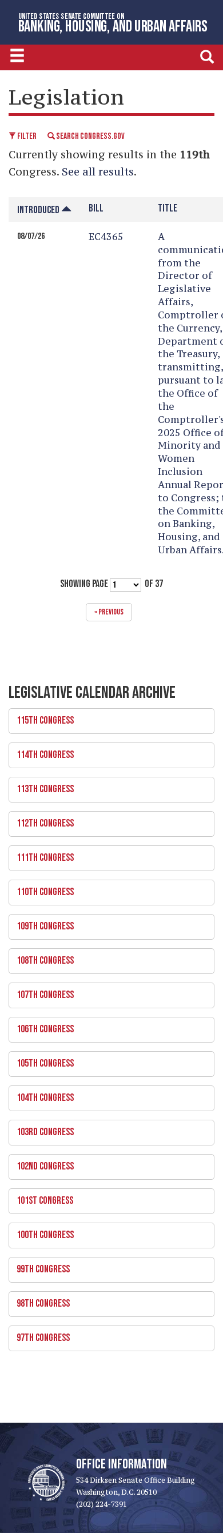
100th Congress (41, 1232)
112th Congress (41, 820)
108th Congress (41, 957)
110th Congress (41, 889)
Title (167, 208)
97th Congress (39, 1335)
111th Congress (41, 854)
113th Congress (41, 786)
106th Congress (41, 1026)
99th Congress (39, 1266)
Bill (96, 208)
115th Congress (41, 717)
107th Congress (41, 992)
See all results (98, 171)
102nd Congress (41, 1163)
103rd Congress (41, 1129)
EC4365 (106, 236)
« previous (109, 612)
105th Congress (41, 1060)
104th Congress (41, 1094)
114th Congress (41, 751)
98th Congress (39, 1300)
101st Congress (41, 1197)
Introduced (39, 210)
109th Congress (41, 923)
